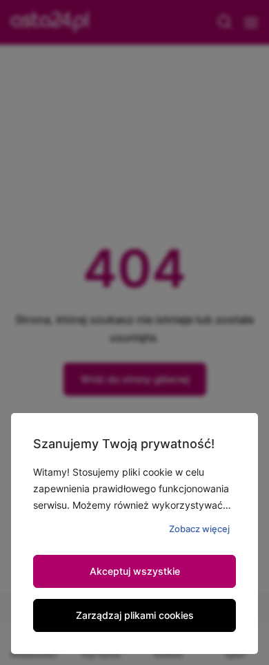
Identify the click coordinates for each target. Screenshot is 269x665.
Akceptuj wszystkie (135, 571)
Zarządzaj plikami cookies (135, 615)
